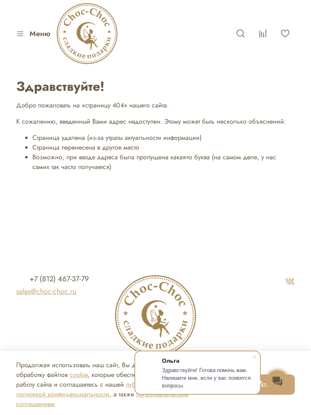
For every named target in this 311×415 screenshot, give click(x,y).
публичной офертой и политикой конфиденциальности (102, 389)
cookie (78, 374)
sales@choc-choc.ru (46, 291)
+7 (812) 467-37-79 (59, 279)
